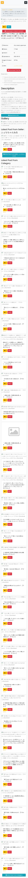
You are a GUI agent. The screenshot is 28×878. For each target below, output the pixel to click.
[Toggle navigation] (25, 2)
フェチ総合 (9, 10)
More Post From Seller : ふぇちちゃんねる (15, 155)
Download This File (14, 70)
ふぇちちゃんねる (18, 65)
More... (4, 179)
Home (3, 10)
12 (9, 27)
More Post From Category (14, 875)
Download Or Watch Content (14, 31)
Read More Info (14, 115)
